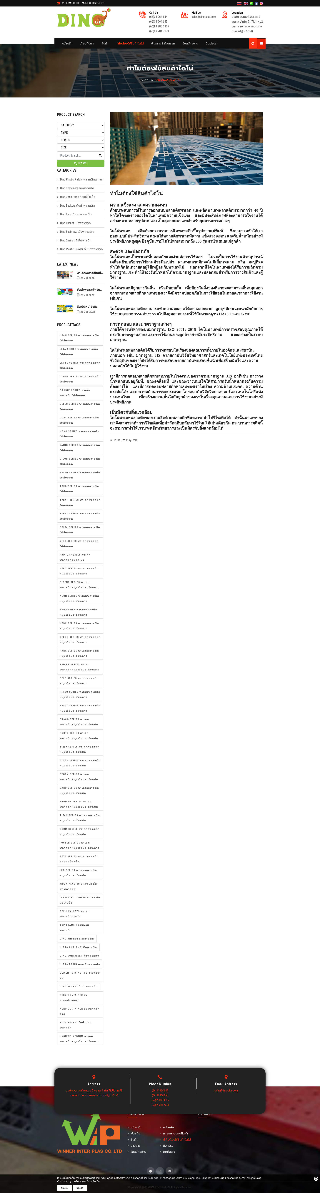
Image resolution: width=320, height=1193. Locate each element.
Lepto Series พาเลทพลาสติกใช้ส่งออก (80, 365)
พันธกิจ (135, 1133)
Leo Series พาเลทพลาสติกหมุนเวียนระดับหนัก (78, 873)
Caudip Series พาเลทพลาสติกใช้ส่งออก (75, 393)
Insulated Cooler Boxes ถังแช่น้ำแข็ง (80, 900)
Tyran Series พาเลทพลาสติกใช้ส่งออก (80, 502)
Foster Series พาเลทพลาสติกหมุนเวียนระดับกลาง (79, 845)
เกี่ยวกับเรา (87, 43)
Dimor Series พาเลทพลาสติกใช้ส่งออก (80, 379)
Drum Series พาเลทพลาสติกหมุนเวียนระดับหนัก (80, 832)
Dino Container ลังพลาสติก (79, 955)
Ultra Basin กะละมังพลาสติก (80, 964)
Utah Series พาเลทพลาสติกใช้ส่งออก (79, 338)
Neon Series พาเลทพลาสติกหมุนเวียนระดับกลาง (79, 598)
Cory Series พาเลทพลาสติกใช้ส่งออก (79, 420)
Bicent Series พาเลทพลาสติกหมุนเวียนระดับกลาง (79, 585)
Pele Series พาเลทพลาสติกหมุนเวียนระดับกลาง (79, 681)
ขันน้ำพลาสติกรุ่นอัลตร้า (88, 289)
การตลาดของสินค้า (175, 1133)
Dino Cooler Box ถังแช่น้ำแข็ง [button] (77, 197)
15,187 (116, 440)
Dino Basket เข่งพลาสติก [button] (75, 223)
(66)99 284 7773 (159, 31)
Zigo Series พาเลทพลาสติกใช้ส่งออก (79, 544)
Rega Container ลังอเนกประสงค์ (74, 998)
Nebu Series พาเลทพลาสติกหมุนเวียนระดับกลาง (79, 626)
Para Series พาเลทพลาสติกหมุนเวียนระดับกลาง (79, 653)
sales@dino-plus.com (204, 17)
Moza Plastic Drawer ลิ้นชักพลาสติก (78, 886)
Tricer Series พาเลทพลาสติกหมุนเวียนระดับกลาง (79, 667)
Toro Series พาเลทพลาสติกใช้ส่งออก (79, 489)
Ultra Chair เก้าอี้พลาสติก (78, 947)
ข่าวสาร (135, 1145)
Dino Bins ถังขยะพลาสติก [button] (76, 214)
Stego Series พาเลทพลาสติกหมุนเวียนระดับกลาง (80, 640)
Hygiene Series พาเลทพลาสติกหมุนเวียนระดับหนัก (79, 804)
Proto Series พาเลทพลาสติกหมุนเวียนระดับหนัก (79, 736)
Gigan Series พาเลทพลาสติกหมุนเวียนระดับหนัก (80, 763)
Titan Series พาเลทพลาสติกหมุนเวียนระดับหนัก (80, 818)
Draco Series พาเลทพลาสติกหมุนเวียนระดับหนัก (79, 722)
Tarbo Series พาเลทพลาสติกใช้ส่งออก (80, 516)
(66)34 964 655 (158, 21)
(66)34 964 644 (158, 17)
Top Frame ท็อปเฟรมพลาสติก (74, 928)
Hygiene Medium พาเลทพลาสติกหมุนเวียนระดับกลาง (79, 1039)
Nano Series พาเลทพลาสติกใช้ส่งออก (79, 434)
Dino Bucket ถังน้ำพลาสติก (79, 986)
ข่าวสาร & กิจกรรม (163, 43)
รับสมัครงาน (190, 43)
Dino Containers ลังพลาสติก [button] (77, 188)
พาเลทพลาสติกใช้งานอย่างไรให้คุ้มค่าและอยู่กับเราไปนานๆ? (90, 273)
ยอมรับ (64, 1188)
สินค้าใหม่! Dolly (87, 307)
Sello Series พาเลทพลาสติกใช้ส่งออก (80, 406)
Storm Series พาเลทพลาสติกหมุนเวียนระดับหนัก (79, 777)
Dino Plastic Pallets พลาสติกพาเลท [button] (81, 179)
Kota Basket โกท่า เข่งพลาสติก (76, 1025)
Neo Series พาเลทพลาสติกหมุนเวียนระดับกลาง (78, 612)
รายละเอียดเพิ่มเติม (90, 1181)
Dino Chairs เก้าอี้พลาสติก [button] (75, 240)
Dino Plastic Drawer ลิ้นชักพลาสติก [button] (81, 249)
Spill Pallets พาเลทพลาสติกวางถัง (75, 914)
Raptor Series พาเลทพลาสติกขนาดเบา (75, 557)
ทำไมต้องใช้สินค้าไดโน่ (130, 43)
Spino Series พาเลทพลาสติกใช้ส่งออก (80, 475)
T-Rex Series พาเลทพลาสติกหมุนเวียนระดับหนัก (80, 749)
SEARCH (82, 163)
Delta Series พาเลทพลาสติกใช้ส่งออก (80, 530)
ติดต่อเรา (212, 43)
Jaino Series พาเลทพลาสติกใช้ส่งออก (80, 448)
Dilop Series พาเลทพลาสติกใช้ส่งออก (80, 461)
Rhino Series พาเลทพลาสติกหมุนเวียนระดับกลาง (80, 694)
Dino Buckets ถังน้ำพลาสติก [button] (77, 205)
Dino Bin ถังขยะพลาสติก (77, 938)
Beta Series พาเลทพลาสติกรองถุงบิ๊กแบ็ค (79, 859)
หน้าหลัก (67, 43)
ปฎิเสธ (79, 1188)
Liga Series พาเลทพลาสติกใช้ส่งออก (79, 352)
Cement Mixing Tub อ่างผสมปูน (80, 975)
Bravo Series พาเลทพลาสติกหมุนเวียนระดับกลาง (80, 708)
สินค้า (104, 43)
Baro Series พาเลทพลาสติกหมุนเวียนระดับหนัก (79, 790)
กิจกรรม (168, 1145)
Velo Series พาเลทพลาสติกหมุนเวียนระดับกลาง (79, 571)
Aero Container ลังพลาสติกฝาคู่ (80, 1011)
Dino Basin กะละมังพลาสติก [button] (77, 231)
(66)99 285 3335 (159, 26)
